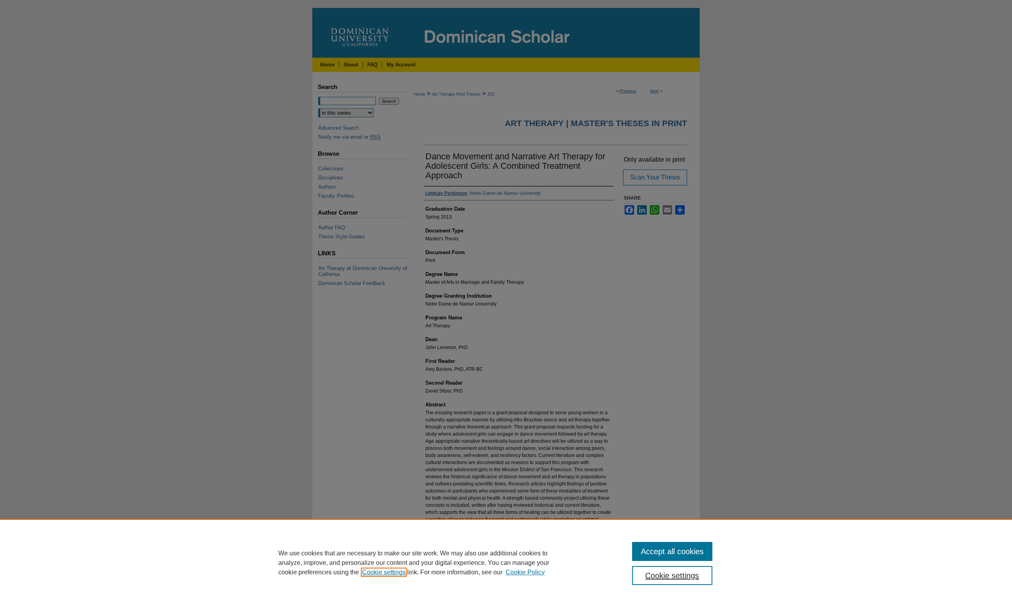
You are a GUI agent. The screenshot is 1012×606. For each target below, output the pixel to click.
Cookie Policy (525, 572)
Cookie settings (384, 572)
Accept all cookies (672, 551)
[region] (506, 562)
